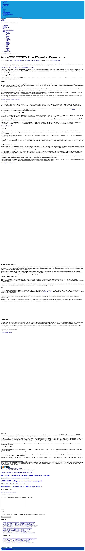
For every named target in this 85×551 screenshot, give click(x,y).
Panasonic (8, 39)
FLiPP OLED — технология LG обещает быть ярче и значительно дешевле (20, 538)
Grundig (8, 33)
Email (2, 511)
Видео (4, 9)
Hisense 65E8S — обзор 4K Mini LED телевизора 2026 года (21, 486)
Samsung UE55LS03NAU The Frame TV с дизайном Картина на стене (23, 60)
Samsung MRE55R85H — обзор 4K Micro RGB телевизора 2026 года (18, 524)
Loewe (7, 38)
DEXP (7, 32)
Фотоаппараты (6, 12)
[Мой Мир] (5, 467)
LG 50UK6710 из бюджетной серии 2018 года (11, 468)
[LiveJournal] (9, 467)
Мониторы (5, 15)
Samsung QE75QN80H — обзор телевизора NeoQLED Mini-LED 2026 (19, 523)
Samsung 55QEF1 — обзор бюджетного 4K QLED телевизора (17, 531)
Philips (7, 40)
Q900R (73, 109)
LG (6, 37)
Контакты (5, 5)
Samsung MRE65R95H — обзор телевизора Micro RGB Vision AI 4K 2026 (19, 526)
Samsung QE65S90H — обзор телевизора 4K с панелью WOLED (17, 528)
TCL (7, 46)
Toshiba (7, 48)
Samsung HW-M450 (46, 291)
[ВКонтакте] (1, 467)
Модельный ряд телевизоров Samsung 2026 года (14, 530)
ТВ (4, 11)
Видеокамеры (6, 13)
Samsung (8, 43)
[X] (7, 467)
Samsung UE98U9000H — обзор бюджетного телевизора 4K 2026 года (25, 475)
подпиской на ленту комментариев (8, 492)
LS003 (32, 69)
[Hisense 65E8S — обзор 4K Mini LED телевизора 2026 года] (14, 483)
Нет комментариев (56, 60)
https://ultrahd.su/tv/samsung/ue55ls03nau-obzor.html (12, 461)
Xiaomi (7, 50)
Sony (7, 45)
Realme (7, 42)
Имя (2, 509)
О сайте (5, 2)
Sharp (7, 44)
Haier (7, 34)
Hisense (7, 36)
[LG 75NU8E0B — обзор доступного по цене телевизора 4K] (15, 478)
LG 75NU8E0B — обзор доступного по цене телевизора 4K (21, 481)
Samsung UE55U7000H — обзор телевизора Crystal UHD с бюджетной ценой (20, 525)
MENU (2, 7)
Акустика (5, 25)
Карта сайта (6, 4)
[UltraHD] (3, 19)
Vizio (7, 49)
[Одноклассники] (3, 467)
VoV (2, 60)
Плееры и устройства (8, 14)
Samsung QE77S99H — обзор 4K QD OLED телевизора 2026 (17, 529)
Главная (5, 1)
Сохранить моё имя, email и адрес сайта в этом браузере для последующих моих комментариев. (23, 514)
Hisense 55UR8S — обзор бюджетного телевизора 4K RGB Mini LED (18, 542)
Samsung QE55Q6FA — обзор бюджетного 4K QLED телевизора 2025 (19, 532)
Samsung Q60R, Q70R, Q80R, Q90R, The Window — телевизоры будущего (17, 469)
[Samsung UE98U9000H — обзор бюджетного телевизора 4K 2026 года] (17, 472)
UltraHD (3, 20)
